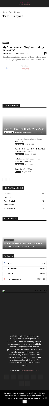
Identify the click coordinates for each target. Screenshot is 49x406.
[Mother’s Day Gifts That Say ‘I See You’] (24, 123)
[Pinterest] (33, 377)
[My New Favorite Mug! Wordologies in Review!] (24, 32)
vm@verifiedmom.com (29, 370)
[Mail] (26, 377)
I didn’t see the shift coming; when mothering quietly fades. (27, 160)
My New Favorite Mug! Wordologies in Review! (24, 48)
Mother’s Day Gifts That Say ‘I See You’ (24, 128)
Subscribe (41, 279)
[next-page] (8, 179)
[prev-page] (4, 179)
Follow (42, 268)
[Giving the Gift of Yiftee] (8, 171)
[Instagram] (13, 377)
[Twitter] (21, 383)
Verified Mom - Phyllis (10, 53)
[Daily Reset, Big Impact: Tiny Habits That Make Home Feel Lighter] (8, 151)
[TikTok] (40, 377)
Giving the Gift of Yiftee (23, 169)
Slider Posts (19, 144)
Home (5, 12)
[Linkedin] (20, 377)
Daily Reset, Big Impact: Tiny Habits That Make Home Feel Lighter (30, 150)
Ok (24, 402)
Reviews (5, 43)
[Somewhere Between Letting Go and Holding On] (8, 141)
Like (43, 263)
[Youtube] (27, 383)
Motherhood (9, 132)
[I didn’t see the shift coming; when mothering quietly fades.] (8, 161)
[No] (46, 398)
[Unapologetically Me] (24, 3)
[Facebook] (6, 377)
